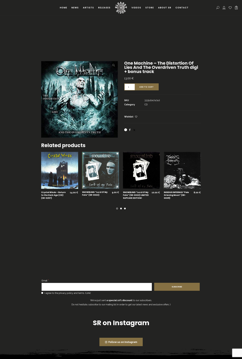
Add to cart (146, 87)
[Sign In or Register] (224, 7)
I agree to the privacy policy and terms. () (67, 293)
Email (45, 280)
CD (146, 104)
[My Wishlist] (230, 7)
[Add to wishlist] (136, 117)
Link (88, 293)
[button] (113, 65)
